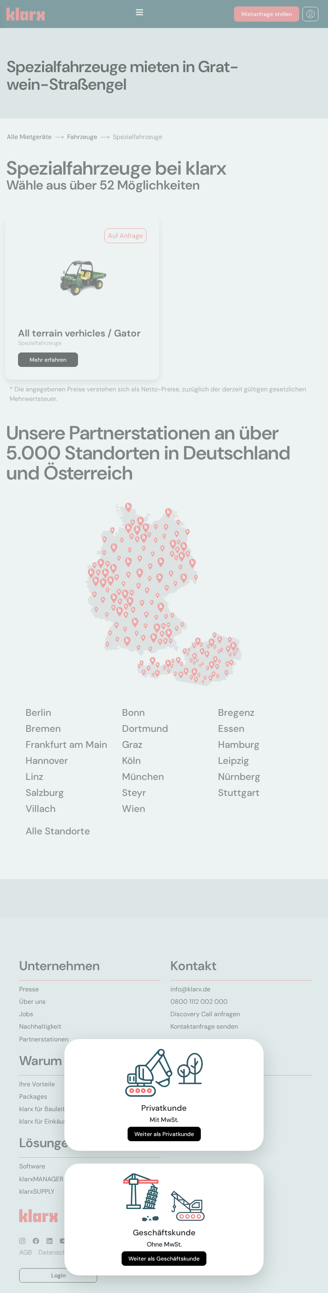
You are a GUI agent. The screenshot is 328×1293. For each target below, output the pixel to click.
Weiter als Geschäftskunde (164, 1258)
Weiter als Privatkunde (164, 1134)
